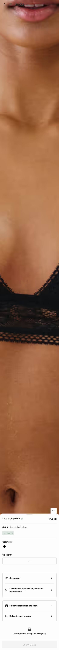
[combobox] (29, 561)
